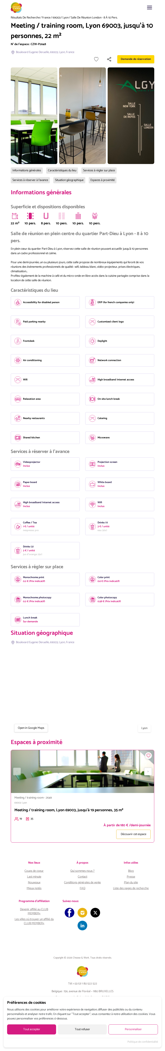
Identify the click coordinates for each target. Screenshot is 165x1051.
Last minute (34, 877)
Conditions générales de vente (82, 883)
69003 (56, 18)
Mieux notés (34, 888)
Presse (131, 877)
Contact (82, 877)
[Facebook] (69, 912)
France (46, 18)
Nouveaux (34, 883)
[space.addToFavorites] (148, 755)
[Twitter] (95, 912)
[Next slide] (148, 771)
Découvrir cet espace (133, 834)
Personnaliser (133, 1029)
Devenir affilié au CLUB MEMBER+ (34, 911)
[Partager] (109, 59)
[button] (150, 8)
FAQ (82, 888)
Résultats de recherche (25, 18)
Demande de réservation (136, 59)
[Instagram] (82, 912)
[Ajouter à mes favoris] (96, 59)
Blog (131, 871)
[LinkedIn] (82, 925)
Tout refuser (82, 1029)
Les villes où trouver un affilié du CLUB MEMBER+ (34, 921)
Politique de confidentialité (142, 1042)
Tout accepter (31, 1029)
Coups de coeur (34, 871)
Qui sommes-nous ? (82, 871)
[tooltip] (15, 216)
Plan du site (131, 883)
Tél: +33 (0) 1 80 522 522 (82, 983)
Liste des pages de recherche (131, 888)
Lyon (66, 18)
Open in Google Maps (31, 728)
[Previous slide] (17, 771)
